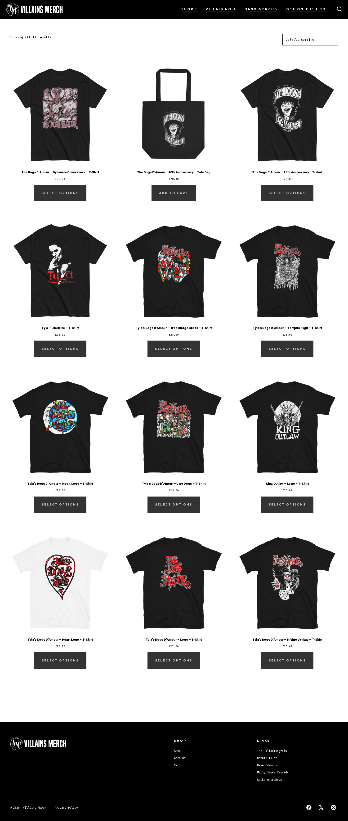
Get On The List (306, 9)
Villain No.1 (221, 9)
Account (180, 758)
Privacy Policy (66, 808)
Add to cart (173, 193)
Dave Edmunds (267, 765)
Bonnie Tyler (267, 758)
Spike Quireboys (269, 780)
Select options (60, 193)
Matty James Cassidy (273, 772)
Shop (187, 9)
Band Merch (259, 9)
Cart (177, 765)
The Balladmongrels (272, 751)
